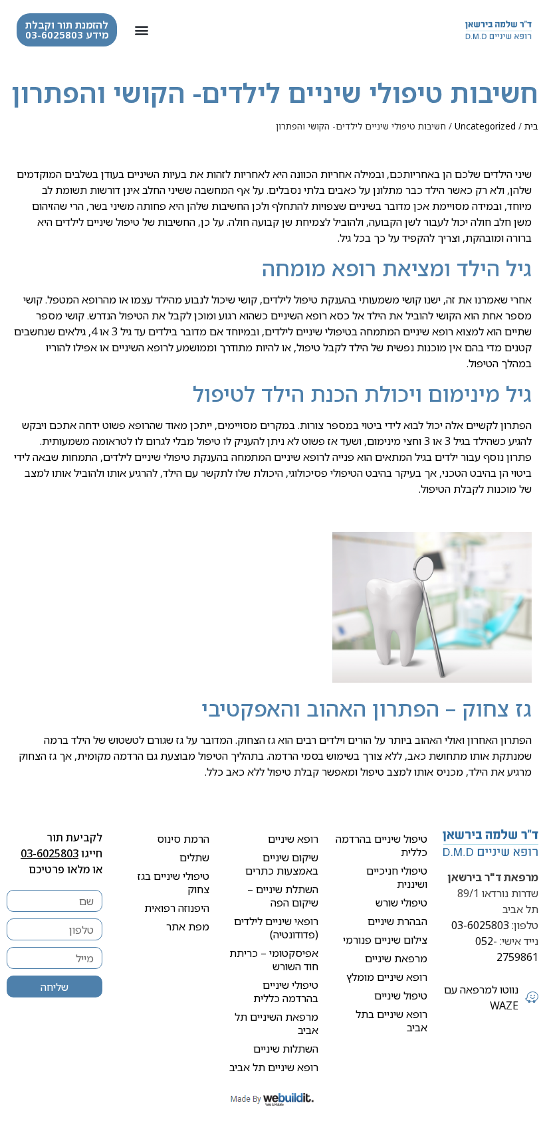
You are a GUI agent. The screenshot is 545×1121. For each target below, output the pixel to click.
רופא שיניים (293, 838)
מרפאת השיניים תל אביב (276, 1023)
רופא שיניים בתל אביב (391, 1021)
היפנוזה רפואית (176, 908)
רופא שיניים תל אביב (273, 1067)
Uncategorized (485, 126)
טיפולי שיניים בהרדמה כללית (285, 991)
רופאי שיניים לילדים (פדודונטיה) (276, 928)
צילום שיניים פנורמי (385, 939)
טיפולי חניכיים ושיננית (396, 877)
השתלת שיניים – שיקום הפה (282, 896)
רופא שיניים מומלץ (386, 977)
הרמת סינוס (183, 838)
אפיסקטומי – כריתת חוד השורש (273, 960)
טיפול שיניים (113, 222)
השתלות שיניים (285, 1048)
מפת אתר (187, 926)
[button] (141, 30)
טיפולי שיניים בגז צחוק (173, 883)
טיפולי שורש (401, 902)
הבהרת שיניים (397, 921)
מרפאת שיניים (396, 958)
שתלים (194, 857)
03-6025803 (480, 925)
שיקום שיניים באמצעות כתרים (281, 864)
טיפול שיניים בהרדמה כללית (381, 845)
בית (531, 126)
